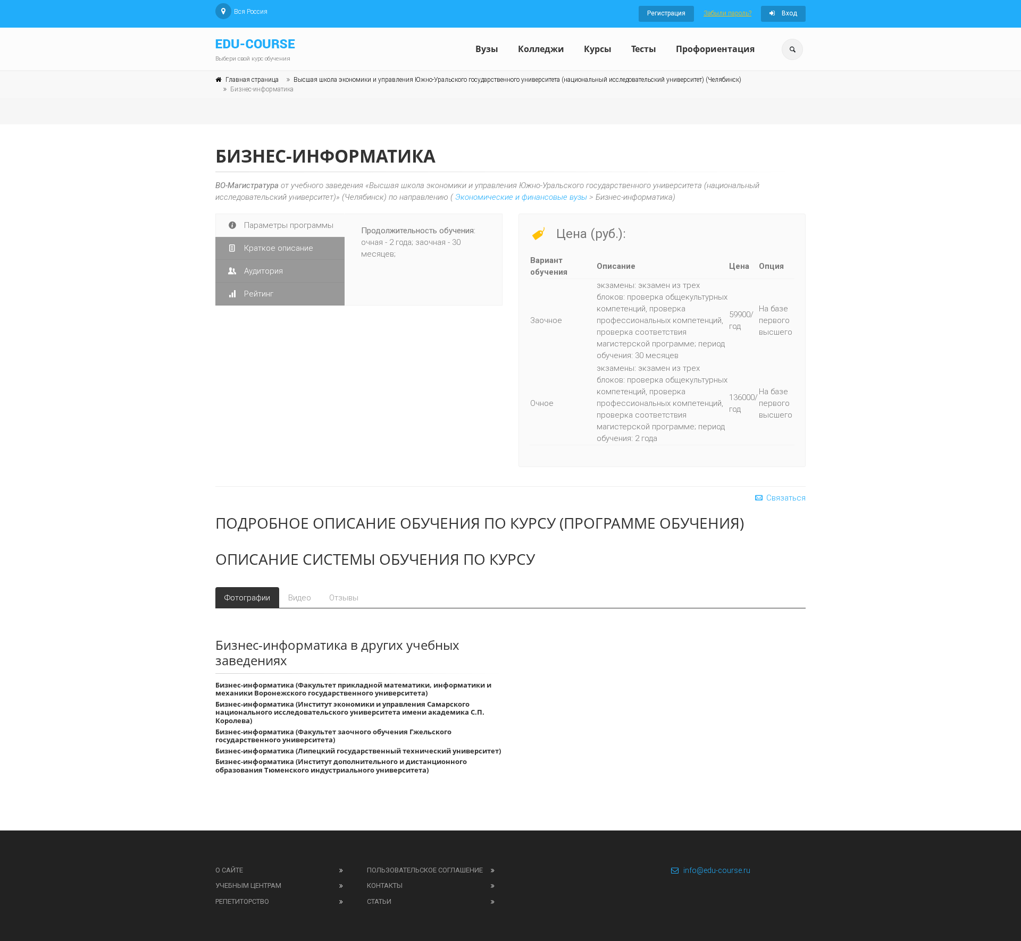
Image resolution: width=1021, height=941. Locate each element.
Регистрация (666, 13)
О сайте (229, 870)
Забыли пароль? (727, 13)
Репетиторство (242, 901)
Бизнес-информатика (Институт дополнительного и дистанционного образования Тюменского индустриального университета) (341, 766)
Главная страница (252, 79)
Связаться (785, 498)
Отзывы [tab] (343, 598)
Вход (788, 13)
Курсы (598, 49)
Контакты (385, 885)
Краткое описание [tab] (277, 248)
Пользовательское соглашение (425, 870)
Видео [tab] (299, 598)
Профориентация (715, 49)
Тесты (643, 49)
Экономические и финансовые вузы (521, 197)
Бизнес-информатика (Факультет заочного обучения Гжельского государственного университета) (333, 736)
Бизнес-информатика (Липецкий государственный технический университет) (358, 751)
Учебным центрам (248, 885)
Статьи (379, 901)
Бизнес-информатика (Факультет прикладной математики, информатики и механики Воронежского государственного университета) (353, 689)
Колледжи (541, 49)
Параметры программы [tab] (287, 225)
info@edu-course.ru (716, 870)
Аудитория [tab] (262, 271)
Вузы (486, 49)
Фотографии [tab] (247, 598)
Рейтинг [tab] (257, 294)
